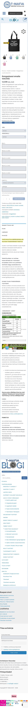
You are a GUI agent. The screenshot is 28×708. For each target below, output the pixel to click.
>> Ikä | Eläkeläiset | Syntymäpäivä (15, 539)
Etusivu (4, 71)
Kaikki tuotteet (11, 71)
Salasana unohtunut (9, 585)
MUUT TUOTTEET (8, 548)
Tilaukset (6, 579)
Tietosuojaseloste (5, 606)
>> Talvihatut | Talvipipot (12, 511)
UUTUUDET (5, 560)
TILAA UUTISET (6, 565)
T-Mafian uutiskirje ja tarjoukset (12, 647)
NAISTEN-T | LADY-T (9, 489)
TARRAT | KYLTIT (7, 526)
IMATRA (5, 517)
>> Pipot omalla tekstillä (12, 509)
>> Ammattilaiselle (10, 531)
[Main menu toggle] (4, 13)
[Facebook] (24, 11)
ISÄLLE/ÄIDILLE (10, 205)
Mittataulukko (4, 597)
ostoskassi (16, 209)
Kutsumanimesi (5, 634)
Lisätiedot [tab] (5, 232)
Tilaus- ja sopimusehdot (7, 599)
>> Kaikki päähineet (11, 500)
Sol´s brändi (3, 614)
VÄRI (3, 127)
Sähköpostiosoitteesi (7, 640)
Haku (3, 475)
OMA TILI (4, 571)
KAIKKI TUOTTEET (8, 557)
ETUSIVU (4, 481)
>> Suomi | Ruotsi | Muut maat (13, 545)
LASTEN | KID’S (7, 492)
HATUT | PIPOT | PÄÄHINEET (11, 498)
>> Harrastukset (9, 537)
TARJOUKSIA (5, 562)
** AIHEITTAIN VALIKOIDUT (10, 529)
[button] (15, 13)
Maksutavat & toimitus (7, 595)
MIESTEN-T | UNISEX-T (9, 486)
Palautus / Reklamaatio (7, 601)
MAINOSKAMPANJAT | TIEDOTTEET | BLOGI (11, 471)
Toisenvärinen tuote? (6, 616)
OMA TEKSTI (6, 523)
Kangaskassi (12, 214)
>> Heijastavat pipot (10, 503)
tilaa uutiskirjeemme (16, 414)
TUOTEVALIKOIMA (7, 484)
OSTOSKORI (5, 568)
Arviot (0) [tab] (4, 235)
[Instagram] (25, 15)
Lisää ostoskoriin (18, 198)
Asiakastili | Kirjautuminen (11, 573)
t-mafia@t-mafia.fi (12, 683)
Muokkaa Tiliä (7, 576)
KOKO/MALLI (5, 133)
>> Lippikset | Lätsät (10, 506)
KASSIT (4, 207)
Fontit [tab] (3, 228)
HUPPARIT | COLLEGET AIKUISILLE (12, 495)
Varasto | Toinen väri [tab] (8, 225)
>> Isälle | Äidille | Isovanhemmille (15, 542)
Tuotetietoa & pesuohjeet (7, 618)
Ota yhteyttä (3, 604)
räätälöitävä (5, 212)
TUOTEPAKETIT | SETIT (9, 551)
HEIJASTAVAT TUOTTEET (10, 514)
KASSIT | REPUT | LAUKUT (10, 520)
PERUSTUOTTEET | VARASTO (11, 554)
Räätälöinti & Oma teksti (7, 612)
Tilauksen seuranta (9, 582)
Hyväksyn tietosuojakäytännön (11, 649)
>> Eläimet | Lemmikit (11, 534)
